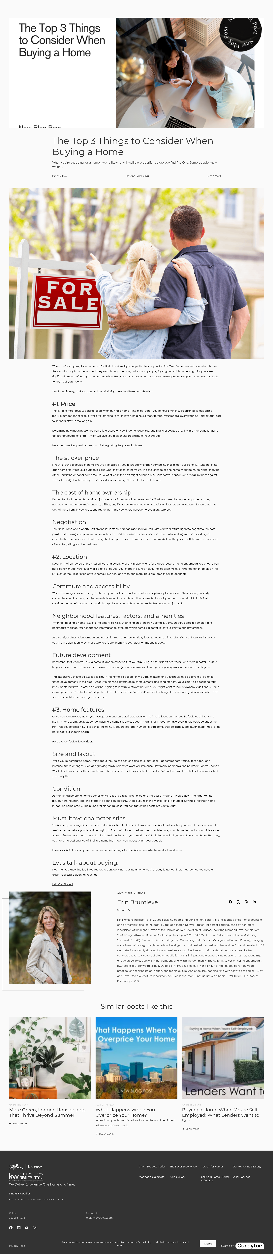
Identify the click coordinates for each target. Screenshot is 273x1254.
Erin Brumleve (59, 176)
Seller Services (241, 1176)
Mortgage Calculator (152, 1176)
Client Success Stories (152, 1166)
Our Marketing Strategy (247, 1166)
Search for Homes (212, 1166)
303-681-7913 (125, 910)
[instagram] (246, 902)
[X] (238, 902)
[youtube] (262, 902)
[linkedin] (254, 902)
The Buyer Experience (183, 1166)
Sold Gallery (177, 1176)
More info (129, 1245)
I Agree (208, 1243)
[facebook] (230, 902)
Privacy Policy (17, 1245)
